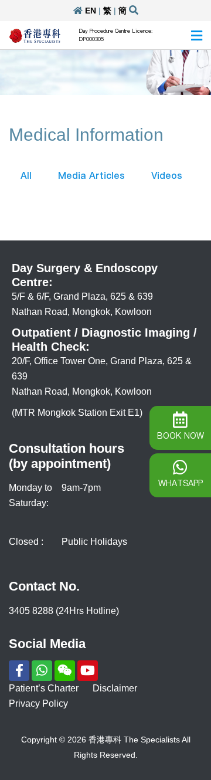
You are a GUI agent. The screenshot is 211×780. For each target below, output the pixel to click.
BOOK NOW (180, 436)
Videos (166, 175)
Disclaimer (115, 688)
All (26, 175)
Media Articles (91, 175)
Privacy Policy (38, 703)
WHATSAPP (180, 483)
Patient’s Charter (44, 688)
